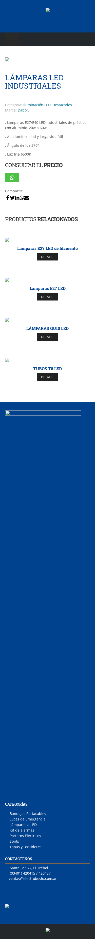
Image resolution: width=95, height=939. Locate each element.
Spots (14, 841)
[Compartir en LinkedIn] (17, 197)
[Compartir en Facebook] (7, 197)
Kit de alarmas (22, 830)
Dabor (23, 110)
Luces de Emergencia (28, 819)
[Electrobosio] (48, 13)
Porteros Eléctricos (25, 835)
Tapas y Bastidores (26, 846)
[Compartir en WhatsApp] (12, 177)
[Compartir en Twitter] (12, 197)
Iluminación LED (37, 104)
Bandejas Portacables (28, 813)
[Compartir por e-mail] (26, 197)
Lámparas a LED (23, 824)
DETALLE (47, 256)
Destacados (62, 104)
